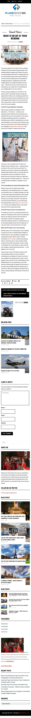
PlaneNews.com (24, 713)
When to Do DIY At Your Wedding (15, 37)
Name (3, 407)
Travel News (8, 23)
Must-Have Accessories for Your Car (13, 290)
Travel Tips (4, 632)
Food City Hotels (6, 666)
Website (3, 423)
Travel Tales (4, 629)
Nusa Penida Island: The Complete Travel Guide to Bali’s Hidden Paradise (15, 692)
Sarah (21, 42)
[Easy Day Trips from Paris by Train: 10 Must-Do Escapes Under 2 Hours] (4, 602)
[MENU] (16, 19)
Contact (20, 1)
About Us (14, 1)
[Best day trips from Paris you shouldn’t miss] (4, 608)
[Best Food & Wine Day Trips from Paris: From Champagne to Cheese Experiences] (4, 596)
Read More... (11, 661)
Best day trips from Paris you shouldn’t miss (13, 561)
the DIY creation (12, 239)
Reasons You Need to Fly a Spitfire (10, 371)
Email (3, 415)
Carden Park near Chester (16, 126)
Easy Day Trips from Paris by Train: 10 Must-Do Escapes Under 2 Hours (19, 600)
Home (9, 1)
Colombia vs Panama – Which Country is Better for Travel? (18, 611)
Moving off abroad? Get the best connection (13, 349)
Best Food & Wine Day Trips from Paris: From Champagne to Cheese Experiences (18, 594)
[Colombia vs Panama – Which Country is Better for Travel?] (4, 614)
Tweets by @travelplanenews (9, 493)
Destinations (4, 624)
